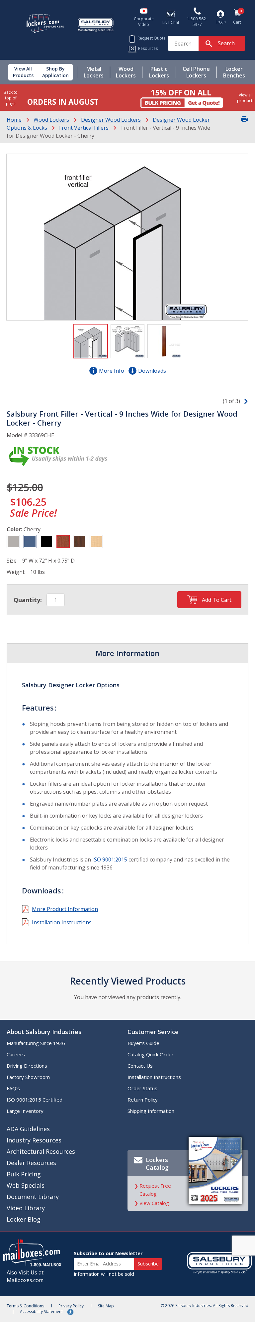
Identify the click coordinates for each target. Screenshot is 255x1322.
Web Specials (25, 1185)
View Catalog (154, 1203)
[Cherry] (63, 541)
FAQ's (13, 1088)
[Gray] (13, 541)
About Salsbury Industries (44, 1032)
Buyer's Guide (143, 1043)
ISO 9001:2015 (109, 859)
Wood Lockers (51, 119)
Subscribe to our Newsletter (108, 1253)
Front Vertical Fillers (84, 127)
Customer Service (153, 1032)
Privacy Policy (71, 1306)
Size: (12, 560)
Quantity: (28, 600)
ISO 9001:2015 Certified (34, 1099)
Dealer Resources (31, 1163)
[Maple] (96, 541)
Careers (16, 1054)
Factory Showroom (28, 1077)
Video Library (26, 1208)
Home (14, 119)
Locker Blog (24, 1219)
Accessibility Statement (42, 1312)
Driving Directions (27, 1065)
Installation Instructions (62, 922)
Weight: (16, 572)
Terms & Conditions (25, 1306)
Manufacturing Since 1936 (36, 1043)
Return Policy (143, 1099)
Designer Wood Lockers (111, 119)
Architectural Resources (41, 1151)
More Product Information (65, 909)
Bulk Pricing (24, 1174)
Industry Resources (34, 1140)
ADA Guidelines (28, 1129)
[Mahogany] (79, 541)
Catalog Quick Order (151, 1054)
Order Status (142, 1088)
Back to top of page (11, 97)
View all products (245, 97)
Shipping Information (151, 1111)
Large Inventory (25, 1111)
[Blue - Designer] (30, 541)
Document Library (33, 1197)
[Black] (46, 541)
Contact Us (140, 1065)
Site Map (106, 1306)
